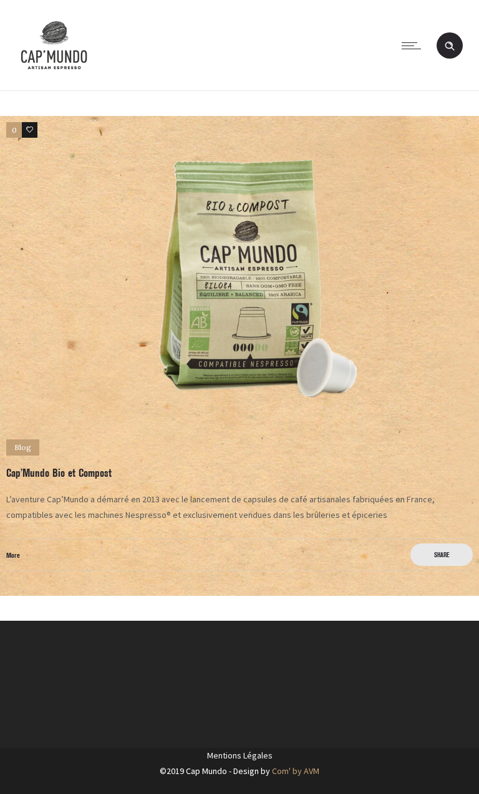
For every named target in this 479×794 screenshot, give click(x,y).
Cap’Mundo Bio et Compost (59, 473)
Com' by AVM (295, 771)
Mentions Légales (240, 755)
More (13, 555)
